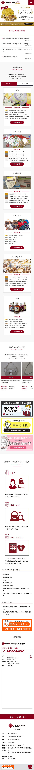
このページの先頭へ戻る (18, 717)
